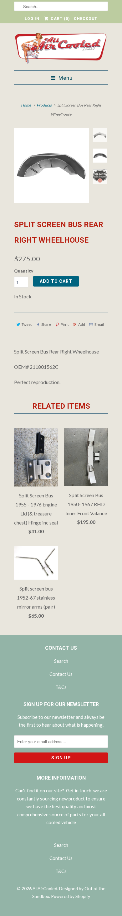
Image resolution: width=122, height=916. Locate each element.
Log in (32, 19)
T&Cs (61, 687)
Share (46, 324)
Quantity (23, 270)
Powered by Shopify (70, 896)
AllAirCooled (45, 888)
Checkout (85, 19)
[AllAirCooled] (61, 49)
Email (99, 324)
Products (44, 105)
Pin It (65, 324)
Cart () (59, 19)
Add (81, 324)
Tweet (27, 324)
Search (61, 661)
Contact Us (61, 674)
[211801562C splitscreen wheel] (51, 165)
